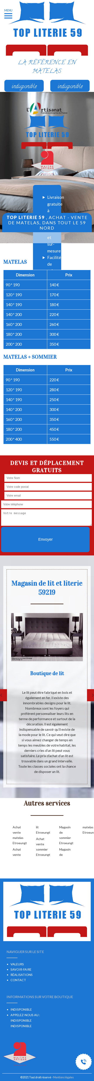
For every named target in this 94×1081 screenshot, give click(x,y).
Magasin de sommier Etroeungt (64, 835)
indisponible (21, 1020)
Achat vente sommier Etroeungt (40, 846)
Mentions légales (63, 1077)
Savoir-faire (20, 969)
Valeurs (17, 964)
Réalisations (21, 975)
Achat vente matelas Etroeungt (17, 835)
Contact (18, 980)
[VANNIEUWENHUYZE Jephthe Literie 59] (47, 132)
